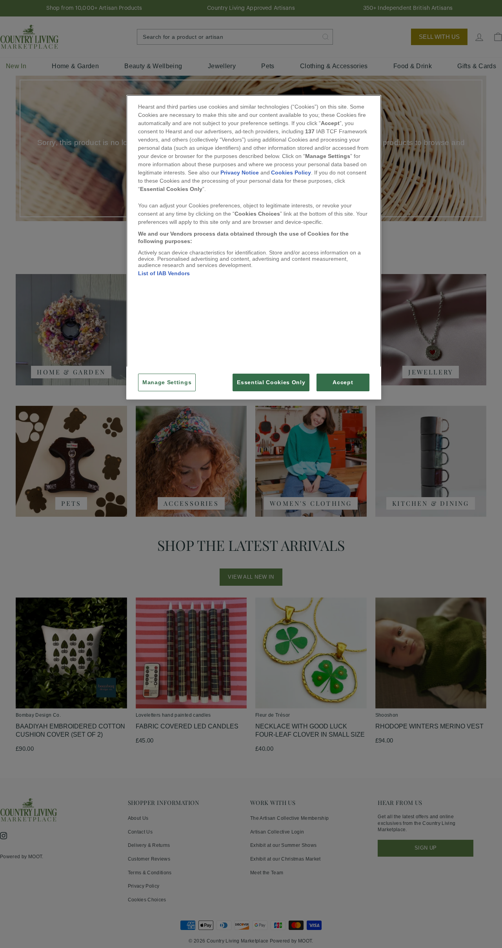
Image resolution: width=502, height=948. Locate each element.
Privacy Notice (239, 172)
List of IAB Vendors (164, 273)
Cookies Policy (291, 172)
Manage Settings (166, 382)
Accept (343, 382)
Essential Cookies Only (271, 382)
